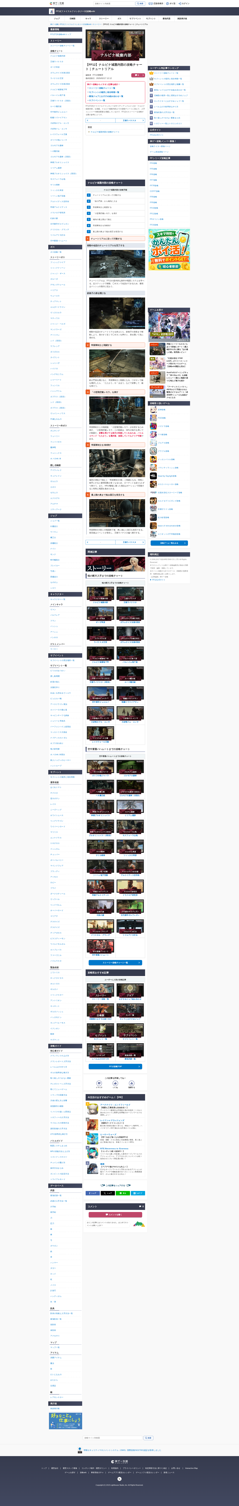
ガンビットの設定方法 (59, 1174)
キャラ (88, 18)
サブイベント (135, 18)
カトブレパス (56, 950)
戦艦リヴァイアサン (58, 118)
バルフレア (55, 615)
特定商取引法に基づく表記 (156, 1468)
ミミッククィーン (57, 268)
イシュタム (55, 849)
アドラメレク (56, 470)
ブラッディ (55, 871)
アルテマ (54, 504)
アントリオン (56, 1000)
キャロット (55, 1006)
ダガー (53, 1268)
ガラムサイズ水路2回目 (60, 84)
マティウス (55, 318)
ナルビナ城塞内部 (57, 56)
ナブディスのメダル (58, 738)
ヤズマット (55, 1040)
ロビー (53, 882)
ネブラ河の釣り (56, 743)
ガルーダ (54, 279)
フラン (53, 621)
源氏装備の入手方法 (58, 1129)
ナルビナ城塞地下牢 (58, 89)
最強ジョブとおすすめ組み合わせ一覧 (106, 96)
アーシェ (54, 632)
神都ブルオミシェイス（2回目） (64, 174)
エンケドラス (56, 838)
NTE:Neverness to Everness (114, 1148)
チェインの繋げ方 (57, 1163)
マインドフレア (56, 866)
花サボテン (55, 798)
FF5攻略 (153, 169)
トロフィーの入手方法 (59, 1117)
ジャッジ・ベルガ (57, 324)
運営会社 (54, 1468)
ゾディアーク (56, 509)
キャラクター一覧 (57, 599)
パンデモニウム (56, 374)
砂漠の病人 (55, 682)
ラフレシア (55, 346)
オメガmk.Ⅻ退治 (57, 754)
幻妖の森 (54, 218)
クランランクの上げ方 (59, 1056)
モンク (53, 554)
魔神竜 (53, 447)
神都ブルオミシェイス (59, 162)
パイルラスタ (56, 961)
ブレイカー (55, 566)
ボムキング (55, 431)
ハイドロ (54, 369)
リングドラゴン (56, 821)
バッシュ (54, 626)
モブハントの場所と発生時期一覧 (104, 92)
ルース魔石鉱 (56, 106)
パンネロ (54, 637)
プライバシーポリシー (132, 1468)
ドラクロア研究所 (57, 213)
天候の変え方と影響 (58, 1100)
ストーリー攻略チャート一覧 (102, 88)
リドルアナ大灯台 (57, 235)
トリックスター (56, 995)
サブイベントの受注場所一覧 (62, 660)
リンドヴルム (56, 905)
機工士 (53, 537)
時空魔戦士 (55, 560)
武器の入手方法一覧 (58, 1201)
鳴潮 (102, 1164)
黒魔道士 (54, 577)
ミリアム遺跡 (56, 168)
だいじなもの (56, 1374)
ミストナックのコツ (58, 1157)
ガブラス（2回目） (58, 408)
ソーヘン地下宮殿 (57, 196)
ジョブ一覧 (55, 521)
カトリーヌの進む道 (58, 710)
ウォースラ (55, 296)
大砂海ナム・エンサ (58, 129)
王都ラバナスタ (129, 120)
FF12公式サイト (157, 135)
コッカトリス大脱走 (58, 732)
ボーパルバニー (56, 860)
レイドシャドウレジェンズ (112, 1120)
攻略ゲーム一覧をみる (169, 543)
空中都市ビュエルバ (58, 112)
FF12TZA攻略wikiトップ (60, 34)
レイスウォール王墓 (58, 134)
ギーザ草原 (55, 67)
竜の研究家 (55, 749)
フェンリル (55, 385)
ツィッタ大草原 (56, 190)
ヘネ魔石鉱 (55, 151)
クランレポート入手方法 (60, 1061)
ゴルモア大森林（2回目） (61, 157)
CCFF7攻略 (155, 191)
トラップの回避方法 (58, 1095)
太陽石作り (55, 687)
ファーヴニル (56, 955)
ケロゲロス (55, 843)
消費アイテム (56, 1358)
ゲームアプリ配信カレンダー (119, 1472)
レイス (53, 804)
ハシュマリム (56, 391)
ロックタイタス (56, 978)
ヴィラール (55, 899)
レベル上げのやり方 (58, 1067)
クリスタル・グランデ (59, 229)
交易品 (53, 1386)
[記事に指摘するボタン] (131, 1083)
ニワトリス (55, 972)
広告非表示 (158, 3)
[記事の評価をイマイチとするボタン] (99, 1083)
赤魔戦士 (54, 543)
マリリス (54, 832)
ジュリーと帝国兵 (57, 721)
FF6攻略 (153, 174)
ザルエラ (54, 481)
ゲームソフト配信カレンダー (147, 1472)
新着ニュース (169, 1472)
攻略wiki (83, 1472)
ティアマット (56, 301)
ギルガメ (54, 989)
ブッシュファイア (57, 262)
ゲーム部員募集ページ (159, 152)
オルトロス (55, 984)
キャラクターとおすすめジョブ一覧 (169, 101)
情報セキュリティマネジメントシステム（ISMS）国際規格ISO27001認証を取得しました (122, 1450)
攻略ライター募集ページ (160, 146)
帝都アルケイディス (58, 207)
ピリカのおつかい (57, 671)
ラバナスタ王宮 (56, 78)
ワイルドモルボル (57, 944)
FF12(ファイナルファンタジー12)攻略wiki (75, 11)
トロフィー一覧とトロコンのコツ (168, 123)
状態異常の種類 (56, 1106)
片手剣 (53, 1207)
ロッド (53, 1274)
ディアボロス (56, 933)
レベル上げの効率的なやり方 (166, 107)
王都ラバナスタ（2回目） (61, 101)
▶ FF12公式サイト (157, 580)
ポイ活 (172, 3)
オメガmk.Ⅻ (55, 459)
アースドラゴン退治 (58, 704)
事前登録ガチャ (97, 1472)
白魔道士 (54, 526)
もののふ (54, 582)
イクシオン (55, 1028)
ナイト (53, 549)
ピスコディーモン (57, 938)
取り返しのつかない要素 (60, 1078)
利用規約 (114, 1468)
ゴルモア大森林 (56, 145)
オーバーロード (56, 910)
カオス (53, 487)
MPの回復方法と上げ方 (60, 1151)
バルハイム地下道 (57, 95)
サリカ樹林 (55, 185)
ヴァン (53, 609)
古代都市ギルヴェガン (59, 224)
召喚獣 (72, 18)
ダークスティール (57, 894)
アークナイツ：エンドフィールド (115, 1105)
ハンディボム (56, 1296)
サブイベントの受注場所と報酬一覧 (169, 84)
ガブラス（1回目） (58, 397)
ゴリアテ (54, 916)
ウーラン (54, 532)
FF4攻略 (153, 163)
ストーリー (104, 18)
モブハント (151, 18)
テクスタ (54, 793)
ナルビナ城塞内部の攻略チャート (105, 132)
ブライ (53, 888)
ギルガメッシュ (56, 1012)
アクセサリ (55, 1336)
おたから (54, 1380)
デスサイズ (55, 922)
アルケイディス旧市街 (59, 201)
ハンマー (54, 1263)
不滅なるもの (56, 419)
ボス (119, 18)
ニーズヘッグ (56, 810)
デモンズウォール (57, 285)
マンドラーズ (56, 329)
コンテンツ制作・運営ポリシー (94, 1468)
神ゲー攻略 (54, 24)
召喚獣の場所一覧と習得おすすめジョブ (171, 95)
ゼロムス (54, 493)
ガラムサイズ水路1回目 (60, 73)
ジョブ (57, 18)
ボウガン (54, 1246)
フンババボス (56, 442)
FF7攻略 (153, 180)
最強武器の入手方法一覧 (164, 112)
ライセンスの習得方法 (59, 1123)
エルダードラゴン (57, 307)
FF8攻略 (153, 197)
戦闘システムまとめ (58, 1146)
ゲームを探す (70, 1472)
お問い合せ (175, 1468)
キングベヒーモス (57, 1023)
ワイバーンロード (57, 827)
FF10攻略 (154, 208)
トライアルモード (57, 1179)
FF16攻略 (154, 225)
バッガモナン (56, 1017)
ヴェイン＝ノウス (57, 413)
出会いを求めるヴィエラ (60, 693)
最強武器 (166, 18)
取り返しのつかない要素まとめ (167, 118)
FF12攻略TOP (115, 1066)
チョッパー (55, 854)
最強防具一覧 (56, 1319)
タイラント (55, 357)
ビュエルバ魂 (56, 699)
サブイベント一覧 (97, 100)
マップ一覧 (55, 1347)
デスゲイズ (55, 927)
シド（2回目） (56, 402)
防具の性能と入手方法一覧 (61, 1313)
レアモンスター (56, 1397)
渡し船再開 (55, 676)
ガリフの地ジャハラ (58, 140)
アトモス (54, 877)
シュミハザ (55, 363)
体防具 (53, 1330)
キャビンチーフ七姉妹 (59, 715)
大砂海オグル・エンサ (59, 123)
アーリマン (55, 335)
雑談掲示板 (182, 18)
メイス (53, 1285)
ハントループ (56, 766)
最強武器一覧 (56, 1195)
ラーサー (54, 649)
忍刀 (52, 1223)
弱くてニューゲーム (58, 1089)
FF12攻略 (154, 214)
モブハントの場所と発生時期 (62, 777)
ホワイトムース (56, 815)
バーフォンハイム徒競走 (60, 727)
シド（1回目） (56, 341)
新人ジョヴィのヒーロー (60, 760)
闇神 (52, 1034)
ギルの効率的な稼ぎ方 (59, 1073)
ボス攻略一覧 (56, 252)
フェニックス (56, 453)
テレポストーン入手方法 (60, 1084)
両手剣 (53, 1212)
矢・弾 (53, 1302)
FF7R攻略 (154, 186)
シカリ (53, 588)
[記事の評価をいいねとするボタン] (115, 1083)
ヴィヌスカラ (56, 313)
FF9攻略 (153, 202)
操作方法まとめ (56, 1168)
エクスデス (55, 498)
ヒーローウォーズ (108, 1134)
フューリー (55, 436)
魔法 (52, 1363)
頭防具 (53, 1325)
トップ (44, 1468)
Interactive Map (191, 1468)
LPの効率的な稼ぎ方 (59, 1134)
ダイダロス (55, 352)
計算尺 (53, 1291)
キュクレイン (56, 476)
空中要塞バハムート (58, 241)
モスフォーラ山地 (57, 179)
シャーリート (56, 380)
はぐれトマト (56, 787)
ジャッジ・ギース (57, 273)
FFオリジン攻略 (156, 219)
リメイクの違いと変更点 (60, 1112)
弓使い (53, 571)
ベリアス (54, 290)
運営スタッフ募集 (70, 1468)
